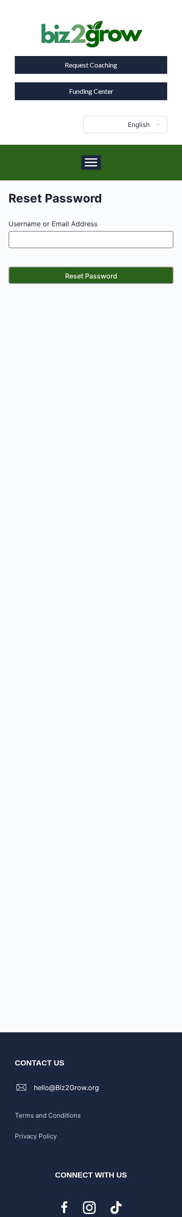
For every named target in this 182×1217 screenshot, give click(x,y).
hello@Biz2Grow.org (66, 1087)
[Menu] (91, 162)
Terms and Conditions (48, 1115)
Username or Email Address (52, 223)
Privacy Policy (36, 1136)
